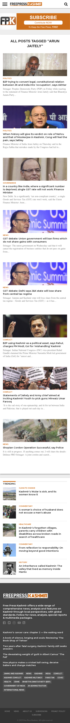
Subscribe (36, 715)
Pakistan (49, 678)
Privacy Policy (58, 711)
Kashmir (38, 674)
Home (7, 711)
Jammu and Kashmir (13, 674)
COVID (60, 678)
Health (7, 682)
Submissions (41, 711)
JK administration (37, 686)
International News (14, 690)
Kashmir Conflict (12, 678)
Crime (16, 682)
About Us (27, 711)
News (28, 674)
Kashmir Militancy (33, 678)
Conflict (58, 674)
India (48, 674)
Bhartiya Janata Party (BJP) (36, 682)
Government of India (14, 686)
